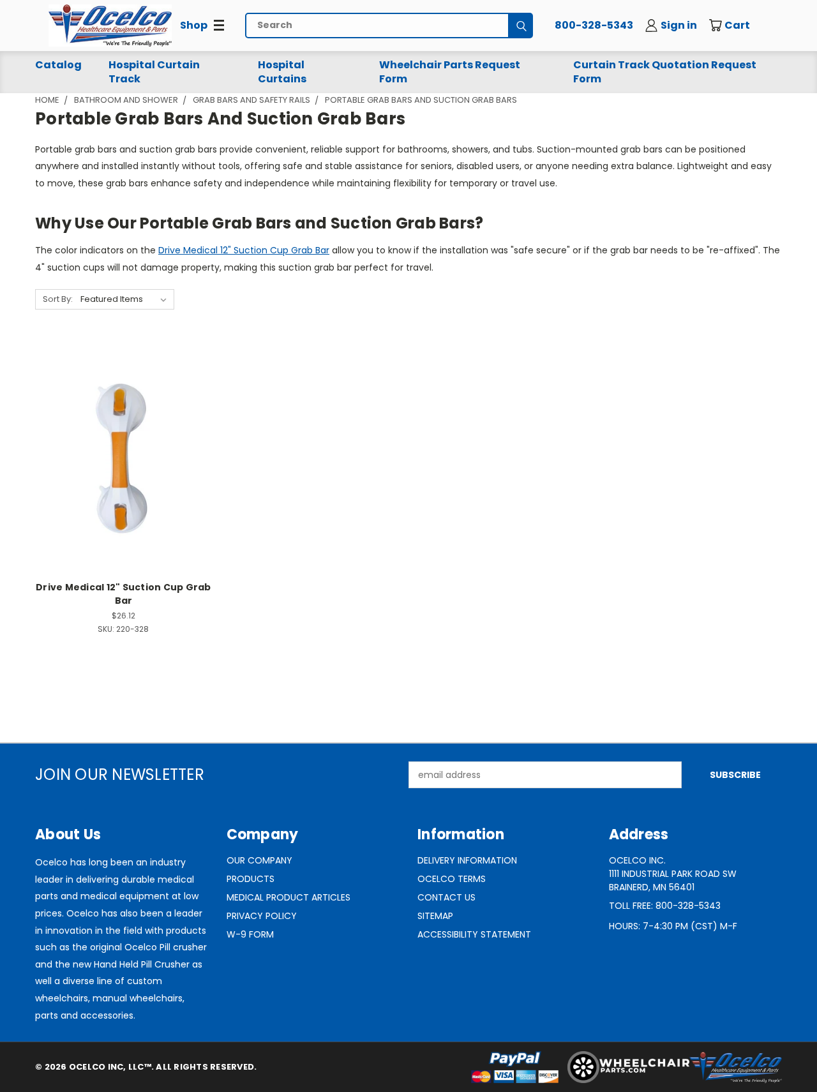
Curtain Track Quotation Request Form (664, 71)
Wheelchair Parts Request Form (449, 71)
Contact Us (446, 897)
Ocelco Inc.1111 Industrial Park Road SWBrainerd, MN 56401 (673, 874)
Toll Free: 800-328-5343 (665, 905)
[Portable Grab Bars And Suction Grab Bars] (110, 25)
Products (250, 878)
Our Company (259, 860)
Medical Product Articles (288, 897)
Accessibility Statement (474, 934)
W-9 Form (250, 934)
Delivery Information (467, 860)
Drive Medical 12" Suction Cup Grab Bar (243, 250)
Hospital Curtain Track (154, 71)
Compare (119, 456)
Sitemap (435, 915)
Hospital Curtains (282, 71)
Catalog (58, 64)
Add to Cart (123, 479)
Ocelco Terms (451, 878)
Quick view (123, 431)
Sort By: (58, 299)
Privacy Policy (262, 915)
